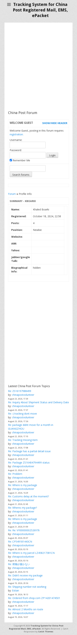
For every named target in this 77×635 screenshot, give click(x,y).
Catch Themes (45, 631)
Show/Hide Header (54, 123)
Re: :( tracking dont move (22, 413)
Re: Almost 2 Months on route (25, 609)
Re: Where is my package (22, 485)
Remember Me (21, 160)
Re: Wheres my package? (22, 507)
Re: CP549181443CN (20, 541)
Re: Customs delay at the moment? (28, 496)
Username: (16, 140)
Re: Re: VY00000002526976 (24, 530)
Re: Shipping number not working (27, 586)
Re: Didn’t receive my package (25, 575)
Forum (12, 194)
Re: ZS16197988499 (19, 391)
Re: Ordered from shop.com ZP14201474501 (34, 598)
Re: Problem (15, 473)
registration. (16, 134)
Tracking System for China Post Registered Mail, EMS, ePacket (40, 10)
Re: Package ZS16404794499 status (29, 462)
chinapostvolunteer (23, 394)
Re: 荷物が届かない (19, 564)
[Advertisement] (38, 66)
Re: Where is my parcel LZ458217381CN (31, 553)
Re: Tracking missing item (23, 440)
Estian (15, 590)
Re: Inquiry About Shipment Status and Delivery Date (38, 402)
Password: (16, 150)
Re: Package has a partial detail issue (29, 451)
